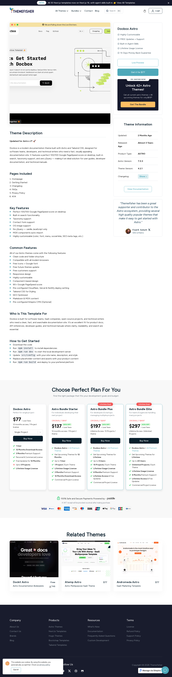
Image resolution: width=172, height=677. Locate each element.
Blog (97, 11)
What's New (94, 626)
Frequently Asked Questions (101, 636)
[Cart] (145, 11)
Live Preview (138, 62)
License (130, 626)
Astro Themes (55, 626)
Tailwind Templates (58, 645)
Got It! (16, 670)
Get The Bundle (138, 104)
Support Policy (134, 636)
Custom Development (98, 640)
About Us (14, 626)
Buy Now (28, 438)
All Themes (60, 11)
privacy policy (45, 665)
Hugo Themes (55, 636)
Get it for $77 (138, 72)
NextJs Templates (57, 631)
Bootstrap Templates (59, 640)
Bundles (75, 11)
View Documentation (137, 189)
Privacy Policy (133, 640)
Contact (88, 11)
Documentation (95, 631)
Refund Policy (133, 631)
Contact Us (15, 631)
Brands (13, 636)
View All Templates (126, 2)
